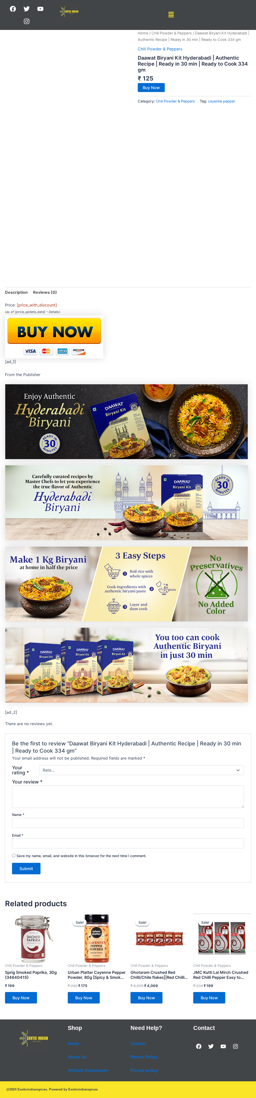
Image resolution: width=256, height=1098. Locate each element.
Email (17, 835)
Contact (138, 1043)
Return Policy (144, 1057)
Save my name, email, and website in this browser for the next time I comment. (81, 856)
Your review (27, 782)
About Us (77, 1057)
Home (143, 33)
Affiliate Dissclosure (88, 1070)
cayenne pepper (221, 101)
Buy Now (151, 87)
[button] (171, 14)
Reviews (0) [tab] (45, 292)
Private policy (144, 1070)
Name (18, 814)
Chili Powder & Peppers (172, 33)
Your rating (20, 770)
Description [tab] (16, 292)
